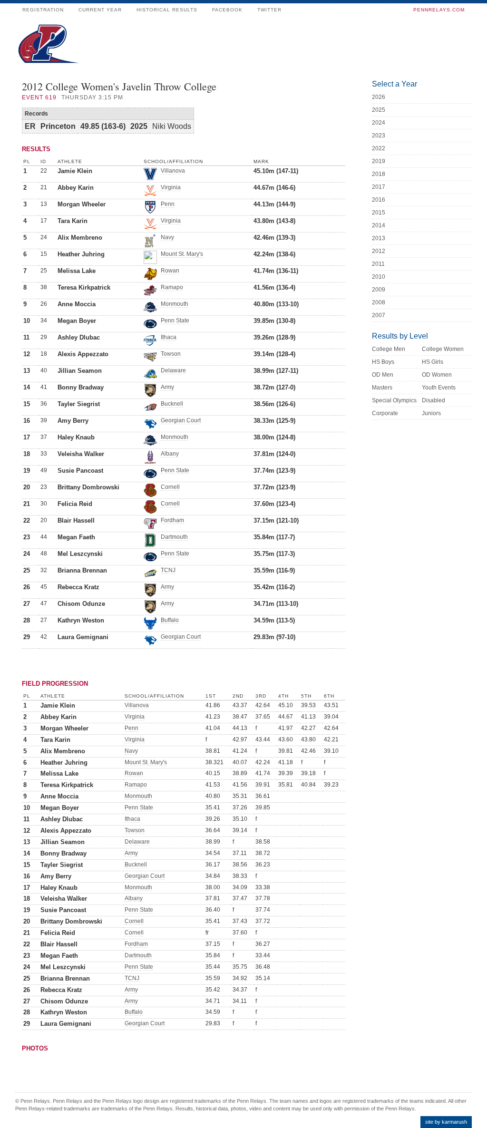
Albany (170, 453)
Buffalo (170, 620)
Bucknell (172, 403)
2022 (378, 148)
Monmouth (174, 304)
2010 (378, 276)
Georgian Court (181, 420)
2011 (378, 264)
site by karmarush (446, 1122)
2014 (378, 225)
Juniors (431, 413)
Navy (167, 237)
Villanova (173, 170)
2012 (378, 251)
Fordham (172, 520)
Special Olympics (394, 400)
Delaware (173, 370)
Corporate (385, 413)
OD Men (382, 374)
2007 (378, 315)
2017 (378, 187)
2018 (378, 174)
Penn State (175, 320)
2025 (378, 110)
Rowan (170, 270)
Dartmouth (174, 537)
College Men (388, 349)
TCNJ (168, 570)
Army (167, 387)
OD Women (437, 374)
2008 (378, 302)
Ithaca (168, 337)
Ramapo (172, 287)
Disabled (433, 400)
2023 (378, 135)
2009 (378, 289)
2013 (378, 238)
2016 (378, 199)
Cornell (170, 487)
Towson (171, 353)
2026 (378, 97)
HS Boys (383, 362)
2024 (378, 122)
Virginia (171, 187)
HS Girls (432, 362)
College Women (443, 349)
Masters (382, 387)
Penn (168, 204)
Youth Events (439, 387)
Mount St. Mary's (182, 254)
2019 (378, 161)
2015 (378, 212)
